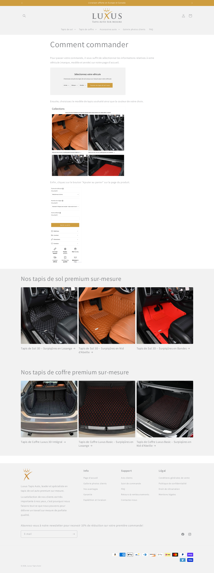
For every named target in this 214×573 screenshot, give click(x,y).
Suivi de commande (131, 483)
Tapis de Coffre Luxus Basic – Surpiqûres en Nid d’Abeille (164, 443)
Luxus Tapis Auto (34, 566)
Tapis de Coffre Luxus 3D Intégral (42, 442)
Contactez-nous (129, 500)
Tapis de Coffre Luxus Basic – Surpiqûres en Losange (106, 443)
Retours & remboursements (135, 494)
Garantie (88, 494)
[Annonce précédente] (21, 3)
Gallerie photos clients (95, 483)
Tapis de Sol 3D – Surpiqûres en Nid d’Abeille (101, 350)
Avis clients (126, 477)
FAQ (123, 489)
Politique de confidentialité (173, 483)
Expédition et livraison (95, 500)
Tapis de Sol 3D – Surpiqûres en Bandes (162, 348)
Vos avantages (91, 489)
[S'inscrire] (73, 534)
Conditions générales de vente (174, 477)
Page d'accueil (91, 477)
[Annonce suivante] (192, 3)
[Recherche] (24, 15)
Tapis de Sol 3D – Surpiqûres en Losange (46, 348)
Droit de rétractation (169, 489)
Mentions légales (167, 494)
